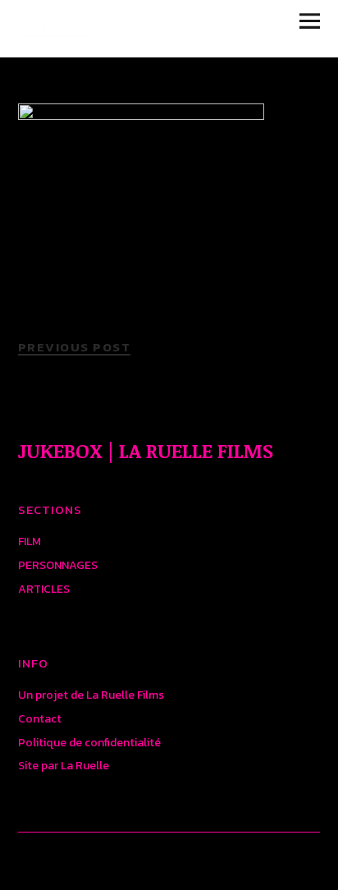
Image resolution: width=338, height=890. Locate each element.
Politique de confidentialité (89, 742)
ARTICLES (44, 589)
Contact (40, 718)
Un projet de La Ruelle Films (91, 695)
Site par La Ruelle (63, 765)
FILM (29, 541)
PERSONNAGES (58, 565)
